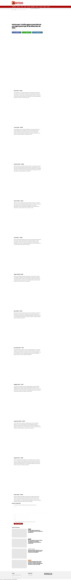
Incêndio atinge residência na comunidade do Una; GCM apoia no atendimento (35, 531)
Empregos (14, 6)
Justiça (28, 6)
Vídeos (48, 6)
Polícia (37, 6)
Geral (25, 6)
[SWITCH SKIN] (58, 7)
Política (41, 6)
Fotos (22, 6)
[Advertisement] (35, 16)
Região (44, 6)
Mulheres (33, 6)
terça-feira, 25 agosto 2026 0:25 (35, 8)
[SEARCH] (56, 7)
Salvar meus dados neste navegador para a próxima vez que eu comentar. (25, 521)
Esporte (18, 6)
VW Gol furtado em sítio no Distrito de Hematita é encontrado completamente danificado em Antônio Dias (35, 542)
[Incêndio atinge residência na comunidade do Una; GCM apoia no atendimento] (19, 533)
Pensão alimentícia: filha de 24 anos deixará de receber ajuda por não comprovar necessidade (35, 551)
